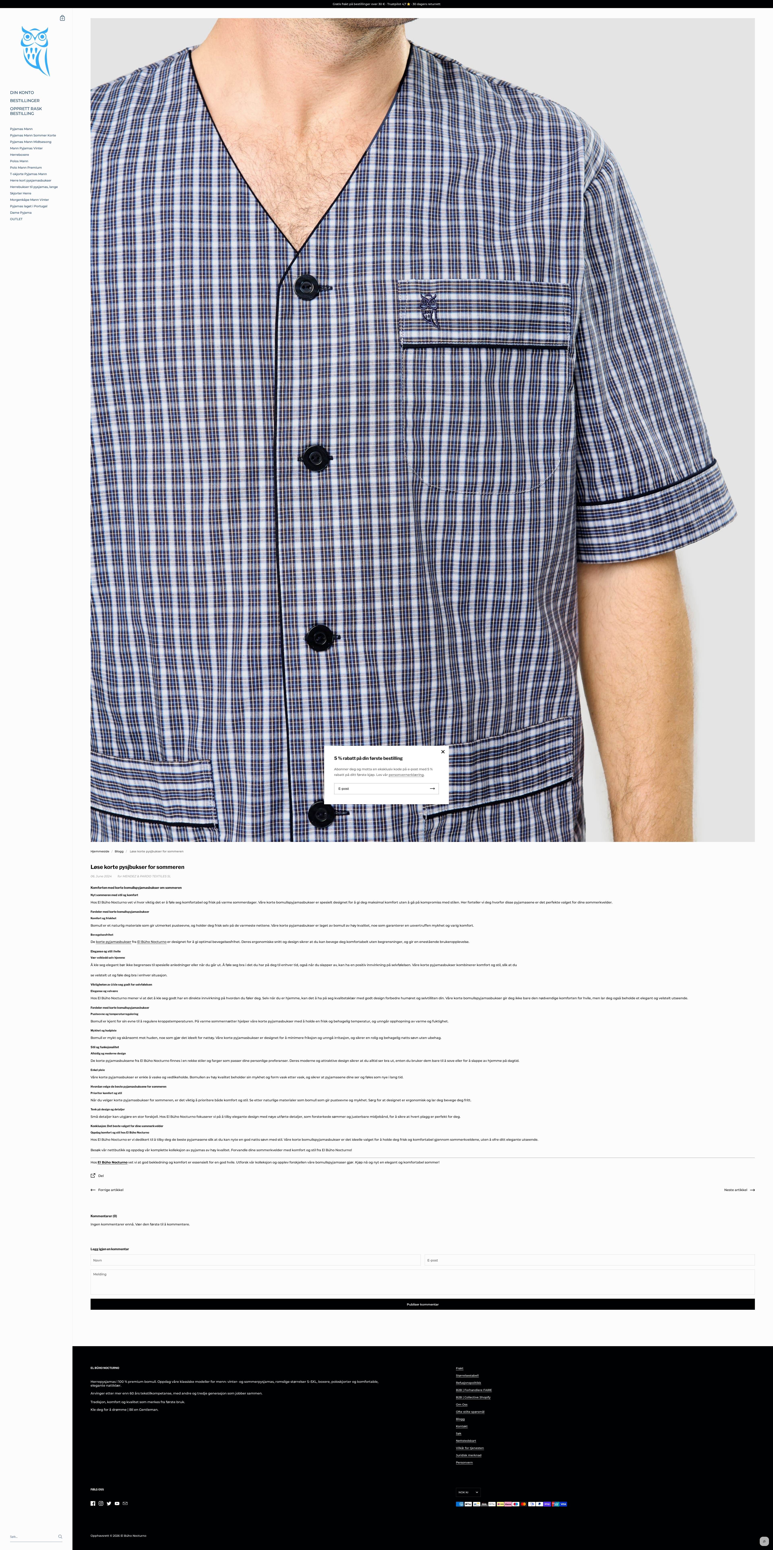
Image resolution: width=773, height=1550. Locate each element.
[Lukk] (443, 752)
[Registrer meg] (432, 788)
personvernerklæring (406, 775)
